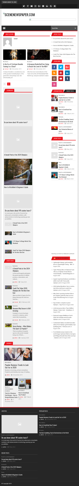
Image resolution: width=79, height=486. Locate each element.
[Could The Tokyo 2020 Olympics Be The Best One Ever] (8, 251)
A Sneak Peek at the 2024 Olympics (15, 154)
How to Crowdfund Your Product (23, 394)
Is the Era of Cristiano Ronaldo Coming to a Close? (13, 65)
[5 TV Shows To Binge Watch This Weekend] (8, 242)
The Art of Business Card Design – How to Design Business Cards (11, 395)
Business (8, 362)
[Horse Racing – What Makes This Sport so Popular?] (8, 325)
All (60, 162)
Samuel (6, 69)
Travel (61, 117)
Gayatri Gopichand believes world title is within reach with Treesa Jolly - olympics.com (64, 281)
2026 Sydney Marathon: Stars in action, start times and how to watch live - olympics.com (63, 288)
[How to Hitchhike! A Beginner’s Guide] (18, 172)
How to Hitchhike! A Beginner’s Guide (16, 187)
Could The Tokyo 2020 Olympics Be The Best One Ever (21, 251)
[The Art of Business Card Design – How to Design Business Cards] (11, 382)
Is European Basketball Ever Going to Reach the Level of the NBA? (38, 65)
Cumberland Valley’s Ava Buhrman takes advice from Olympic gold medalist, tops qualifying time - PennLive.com (64, 324)
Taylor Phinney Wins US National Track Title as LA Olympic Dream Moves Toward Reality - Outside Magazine (63, 271)
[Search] (75, 28)
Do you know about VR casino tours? (16, 122)
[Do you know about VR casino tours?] (18, 107)
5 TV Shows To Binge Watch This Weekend (22, 242)
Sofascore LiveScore (68, 253)
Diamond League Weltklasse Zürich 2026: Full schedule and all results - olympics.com (63, 317)
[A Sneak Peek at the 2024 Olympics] (18, 139)
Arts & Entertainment (65, 127)
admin (15, 282)
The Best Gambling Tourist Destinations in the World (66, 120)
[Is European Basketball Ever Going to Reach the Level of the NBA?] (38, 54)
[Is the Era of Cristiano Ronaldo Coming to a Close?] (14, 54)
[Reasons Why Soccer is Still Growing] (8, 307)
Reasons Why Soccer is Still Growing (22, 309)
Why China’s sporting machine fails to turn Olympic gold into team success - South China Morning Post (63, 295)
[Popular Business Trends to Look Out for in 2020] (18, 354)
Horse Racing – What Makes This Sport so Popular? (22, 327)
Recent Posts (70, 91)
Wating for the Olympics (62, 258)
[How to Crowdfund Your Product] (24, 383)
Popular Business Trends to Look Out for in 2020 (16, 366)
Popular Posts (58, 91)
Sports (6, 61)
